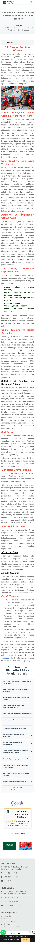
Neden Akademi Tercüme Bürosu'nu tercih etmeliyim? (17, 789)
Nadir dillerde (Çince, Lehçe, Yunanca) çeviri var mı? (17, 774)
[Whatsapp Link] (3, 932)
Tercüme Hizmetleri (11, 921)
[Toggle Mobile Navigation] (31, 2)
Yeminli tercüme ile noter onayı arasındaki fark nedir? (17, 706)
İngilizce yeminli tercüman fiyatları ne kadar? (17, 721)
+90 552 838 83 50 (10, 901)
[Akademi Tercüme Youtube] (19, 933)
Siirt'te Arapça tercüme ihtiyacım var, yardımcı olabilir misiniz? (17, 752)
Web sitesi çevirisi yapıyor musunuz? (17, 759)
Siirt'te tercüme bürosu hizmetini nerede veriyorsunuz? (17, 682)
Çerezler (6, 939)
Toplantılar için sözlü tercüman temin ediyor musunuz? (17, 766)
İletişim (6, 924)
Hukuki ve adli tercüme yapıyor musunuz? (17, 736)
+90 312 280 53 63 (10, 873)
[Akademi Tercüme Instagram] (15, 933)
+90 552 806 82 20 (10, 877)
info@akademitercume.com (15, 881)
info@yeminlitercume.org (14, 905)
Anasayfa (18, 26)
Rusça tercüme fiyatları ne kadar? (17, 781)
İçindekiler (10, 42)
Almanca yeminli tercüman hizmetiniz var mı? (17, 698)
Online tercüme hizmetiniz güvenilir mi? (17, 713)
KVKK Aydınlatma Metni (12, 927)
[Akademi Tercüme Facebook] (11, 933)
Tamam (25, 939)
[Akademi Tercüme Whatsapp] (23, 933)
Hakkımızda (8, 919)
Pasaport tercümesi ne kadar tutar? (17, 728)
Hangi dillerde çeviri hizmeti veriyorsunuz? (17, 744)
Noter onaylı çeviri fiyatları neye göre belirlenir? (17, 690)
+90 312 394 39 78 (10, 897)
